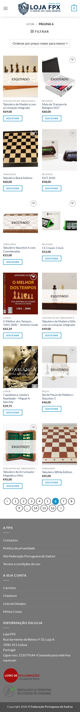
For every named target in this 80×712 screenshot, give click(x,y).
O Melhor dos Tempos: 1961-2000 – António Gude (20, 323)
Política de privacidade (19, 548)
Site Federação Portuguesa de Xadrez (29, 556)
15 (44, 508)
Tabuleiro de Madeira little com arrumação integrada (58, 323)
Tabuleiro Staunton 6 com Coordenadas (19, 249)
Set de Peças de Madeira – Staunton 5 (58, 396)
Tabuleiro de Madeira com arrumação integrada (19, 106)
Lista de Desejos (14, 603)
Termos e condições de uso (21, 564)
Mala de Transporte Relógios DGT (54, 106)
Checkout (10, 595)
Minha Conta (12, 611)
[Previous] (7, 501)
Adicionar (12, 118)
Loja (30, 24)
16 (52, 508)
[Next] (60, 508)
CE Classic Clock (52, 248)
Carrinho (9, 588)
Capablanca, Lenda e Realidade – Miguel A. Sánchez (17, 398)
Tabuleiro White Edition (57, 472)
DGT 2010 (48, 178)
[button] (5, 8)
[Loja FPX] (40, 8)
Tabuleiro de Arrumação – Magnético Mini (19, 473)
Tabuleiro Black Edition (17, 178)
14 (35, 508)
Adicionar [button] (12, 188)
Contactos (10, 540)
